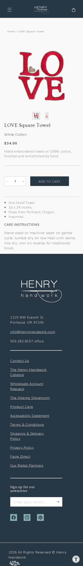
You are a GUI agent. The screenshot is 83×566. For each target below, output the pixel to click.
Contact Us (19, 360)
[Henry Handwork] (41, 301)
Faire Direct (20, 456)
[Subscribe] (57, 501)
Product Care (21, 406)
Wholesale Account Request (26, 386)
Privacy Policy (22, 447)
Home (11, 31)
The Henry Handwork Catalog (28, 372)
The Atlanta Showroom (30, 397)
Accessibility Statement (29, 415)
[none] (36, 115)
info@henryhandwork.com (32, 331)
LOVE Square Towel (31, 31)
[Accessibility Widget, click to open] (76, 559)
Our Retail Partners (26, 465)
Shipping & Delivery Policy (27, 436)
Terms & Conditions (27, 424)
